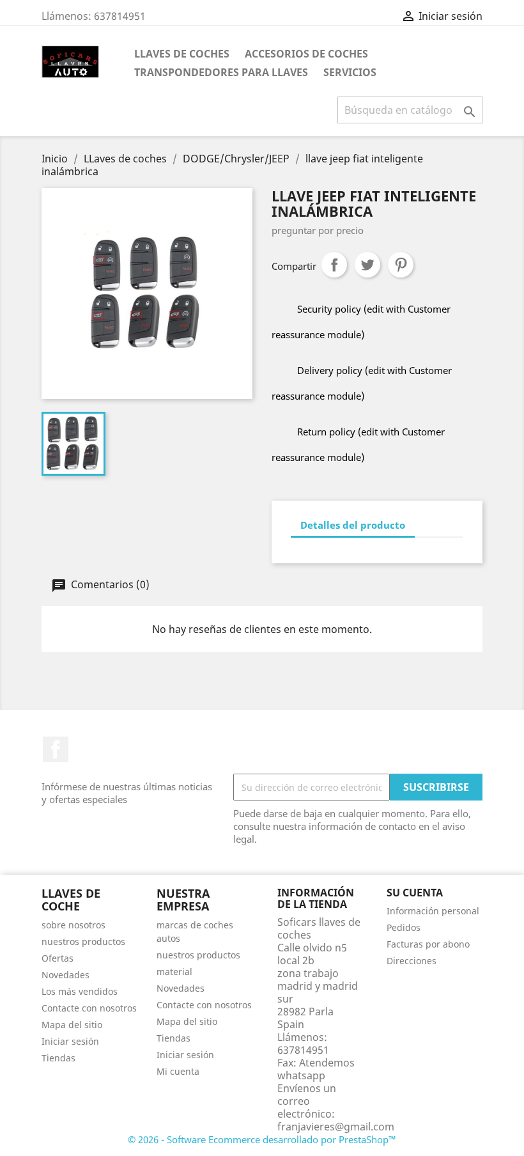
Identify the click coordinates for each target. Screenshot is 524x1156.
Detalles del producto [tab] (352, 525)
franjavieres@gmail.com (335, 1127)
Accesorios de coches (306, 54)
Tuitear (367, 264)
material (174, 971)
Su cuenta (415, 893)
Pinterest (400, 264)
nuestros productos (83, 941)
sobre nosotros (73, 925)
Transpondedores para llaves (221, 72)
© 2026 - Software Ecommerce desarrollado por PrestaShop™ (262, 1139)
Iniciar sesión (70, 1041)
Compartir (334, 264)
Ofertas (57, 958)
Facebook (55, 749)
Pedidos (403, 927)
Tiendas (58, 1058)
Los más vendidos (80, 991)
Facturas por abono (428, 944)
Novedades (65, 975)
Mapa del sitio (72, 1025)
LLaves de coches (181, 54)
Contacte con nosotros (89, 1008)
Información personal (433, 911)
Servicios (349, 72)
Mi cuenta (178, 1071)
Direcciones (411, 961)
